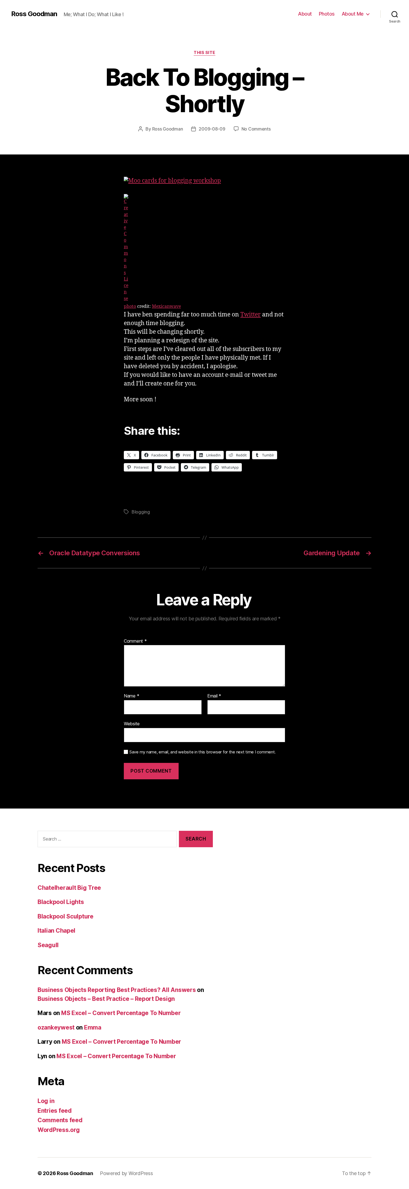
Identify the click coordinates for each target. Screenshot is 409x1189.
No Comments (256, 129)
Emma (92, 1027)
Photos (327, 14)
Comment (135, 641)
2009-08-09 (212, 129)
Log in (46, 1100)
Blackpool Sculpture (65, 916)
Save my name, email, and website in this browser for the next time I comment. (202, 752)
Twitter (250, 314)
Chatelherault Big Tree (69, 887)
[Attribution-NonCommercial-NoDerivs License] (204, 248)
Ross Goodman (34, 14)
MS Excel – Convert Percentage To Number (121, 1012)
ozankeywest (56, 1027)
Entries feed (55, 1110)
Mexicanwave (166, 306)
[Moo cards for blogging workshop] (204, 181)
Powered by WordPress (126, 1173)
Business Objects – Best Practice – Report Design (106, 998)
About (305, 14)
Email (214, 696)
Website (132, 723)
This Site (204, 52)
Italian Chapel (56, 930)
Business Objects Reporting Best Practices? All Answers (117, 989)
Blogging (141, 512)
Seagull (48, 945)
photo (130, 306)
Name (131, 696)
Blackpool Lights (61, 901)
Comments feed (60, 1120)
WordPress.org (59, 1129)
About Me (353, 14)
